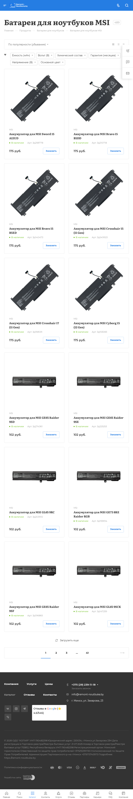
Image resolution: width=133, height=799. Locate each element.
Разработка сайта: (12, 777)
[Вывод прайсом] (123, 44)
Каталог (9, 694)
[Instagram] (16, 708)
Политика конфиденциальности (23, 767)
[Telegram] (24, 708)
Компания (11, 684)
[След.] (121, 652)
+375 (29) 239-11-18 (84, 684)
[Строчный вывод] (118, 44)
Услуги (32, 684)
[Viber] (8, 717)
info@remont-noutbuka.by (88, 694)
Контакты (50, 694)
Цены (49, 684)
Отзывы (29, 694)
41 (87, 652)
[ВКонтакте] (8, 708)
